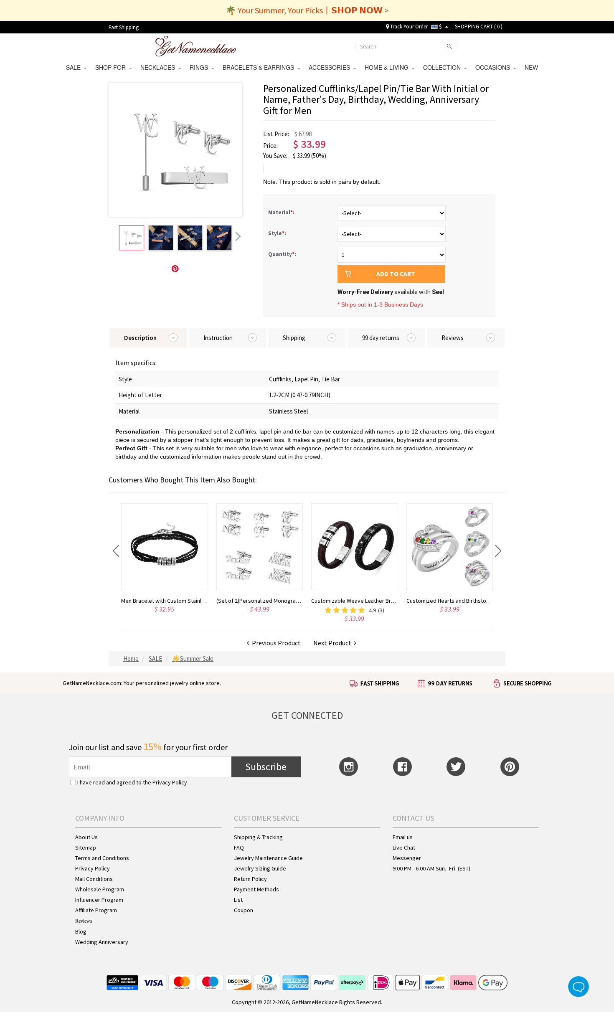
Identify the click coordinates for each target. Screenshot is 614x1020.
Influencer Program (99, 899)
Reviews (83, 921)
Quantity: (282, 254)
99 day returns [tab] (380, 338)
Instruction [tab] (218, 338)
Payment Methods (256, 889)
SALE (75, 67)
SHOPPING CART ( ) (478, 26)
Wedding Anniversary (101, 942)
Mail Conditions (94, 879)
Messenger (407, 858)
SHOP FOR (112, 67)
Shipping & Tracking (258, 837)
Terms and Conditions (102, 858)
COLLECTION (443, 67)
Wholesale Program (99, 889)
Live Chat (404, 847)
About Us (86, 837)
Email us (403, 837)
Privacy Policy (169, 782)
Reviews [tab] (452, 338)
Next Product (333, 643)
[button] (116, 551)
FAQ (239, 847)
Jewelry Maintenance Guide (268, 858)
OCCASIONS (494, 67)
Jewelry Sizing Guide (260, 868)
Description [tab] (140, 338)
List (238, 899)
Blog (80, 931)
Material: (282, 212)
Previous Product (275, 643)
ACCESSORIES (331, 67)
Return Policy (250, 879)
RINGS (200, 67)
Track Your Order (408, 26)
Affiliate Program (96, 910)
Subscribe (266, 766)
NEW (532, 67)
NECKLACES (159, 67)
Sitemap (85, 847)
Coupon (243, 910)
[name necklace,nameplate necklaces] (195, 45)
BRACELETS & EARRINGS (260, 67)
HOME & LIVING (388, 67)
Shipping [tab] (294, 338)
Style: (277, 233)
